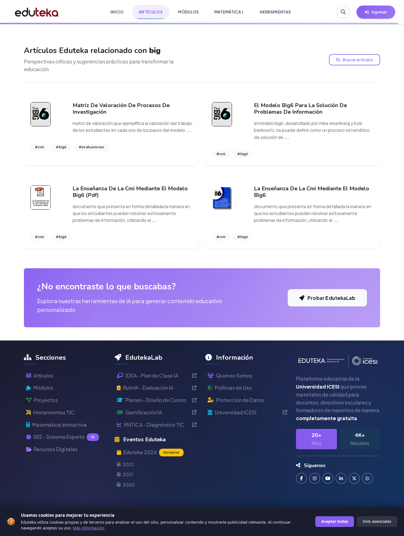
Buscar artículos (357, 59)
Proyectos (46, 400)
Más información (88, 528)
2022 (128, 464)
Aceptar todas (334, 521)
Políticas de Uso (233, 387)
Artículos (43, 375)
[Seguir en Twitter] (354, 478)
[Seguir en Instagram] (314, 478)
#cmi (39, 147)
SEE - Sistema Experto (64, 437)
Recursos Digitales (56, 449)
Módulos (43, 387)
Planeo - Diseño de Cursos (155, 400)
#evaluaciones (91, 147)
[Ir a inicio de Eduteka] (37, 12)
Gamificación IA (143, 412)
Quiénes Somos (234, 375)
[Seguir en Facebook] (301, 478)
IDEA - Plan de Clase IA (151, 375)
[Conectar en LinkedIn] (341, 478)
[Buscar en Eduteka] (343, 12)
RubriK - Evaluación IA (148, 387)
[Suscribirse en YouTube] (327, 478)
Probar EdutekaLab (331, 298)
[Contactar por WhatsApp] (367, 478)
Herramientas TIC (53, 412)
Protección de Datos (240, 400)
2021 (128, 474)
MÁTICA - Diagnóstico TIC (154, 424)
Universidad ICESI (235, 412)
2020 (128, 484)
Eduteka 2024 (151, 452)
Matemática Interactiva (59, 424)
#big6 (61, 147)
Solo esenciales (377, 521)
